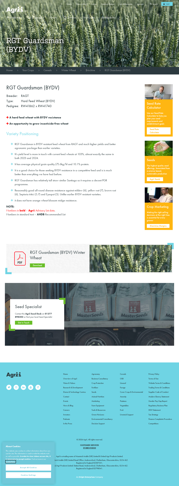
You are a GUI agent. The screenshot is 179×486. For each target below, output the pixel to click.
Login (168, 4)
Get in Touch (23, 322)
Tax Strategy (153, 414)
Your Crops (28, 70)
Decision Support (98, 423)
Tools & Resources (126, 4)
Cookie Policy (11, 461)
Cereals (48, 70)
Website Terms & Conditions (159, 383)
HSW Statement (155, 410)
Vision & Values (69, 383)
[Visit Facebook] (38, 387)
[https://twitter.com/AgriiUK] (8, 387)
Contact (94, 4)
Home (9, 70)
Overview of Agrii (70, 378)
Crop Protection (98, 383)
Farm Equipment (98, 405)
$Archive (90, 70)
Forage (122, 387)
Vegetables (124, 405)
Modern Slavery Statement (159, 396)
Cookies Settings (28, 475)
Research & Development (73, 387)
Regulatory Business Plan (158, 405)
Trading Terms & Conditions (159, 387)
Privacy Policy (154, 374)
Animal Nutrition (98, 396)
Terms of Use (153, 378)
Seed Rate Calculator (154, 131)
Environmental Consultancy (102, 419)
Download (37, 265)
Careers (69, 4)
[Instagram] (16, 387)
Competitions (153, 423)
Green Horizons (98, 414)
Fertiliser (95, 387)
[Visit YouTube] (30, 387)
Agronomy (96, 374)
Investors (140, 4)
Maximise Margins (158, 225)
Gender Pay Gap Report (158, 401)
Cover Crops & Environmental (131, 392)
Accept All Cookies (28, 467)
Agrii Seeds (155, 179)
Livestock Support (126, 414)
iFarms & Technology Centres (74, 392)
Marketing (96, 401)
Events (53, 17)
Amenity (123, 396)
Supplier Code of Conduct (158, 392)
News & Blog (81, 4)
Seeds (94, 392)
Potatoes (123, 401)
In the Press (67, 423)
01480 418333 (89, 448)
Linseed (123, 383)
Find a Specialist (35, 17)
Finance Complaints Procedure (160, 419)
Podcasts (66, 419)
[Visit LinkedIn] (23, 387)
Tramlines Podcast (108, 4)
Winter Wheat (68, 70)
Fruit (121, 410)
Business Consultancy (100, 378)
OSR (121, 378)
